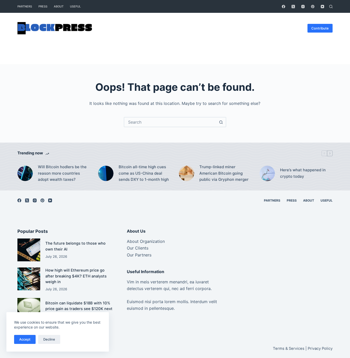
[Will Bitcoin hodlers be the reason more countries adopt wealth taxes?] (25, 173)
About (59, 6)
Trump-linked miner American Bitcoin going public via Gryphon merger (224, 173)
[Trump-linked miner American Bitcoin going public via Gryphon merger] (186, 173)
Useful (75, 6)
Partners (24, 6)
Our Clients (137, 248)
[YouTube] (322, 6)
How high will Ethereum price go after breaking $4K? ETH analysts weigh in (76, 276)
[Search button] (221, 122)
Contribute (320, 28)
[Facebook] (283, 6)
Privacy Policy (320, 348)
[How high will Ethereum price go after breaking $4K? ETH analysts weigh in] (28, 278)
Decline (49, 339)
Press (42, 6)
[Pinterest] (312, 6)
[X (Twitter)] (293, 6)
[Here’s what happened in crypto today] (267, 173)
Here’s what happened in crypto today (303, 173)
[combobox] (170, 122)
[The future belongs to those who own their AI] (28, 249)
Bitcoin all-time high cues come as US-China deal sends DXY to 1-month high (144, 173)
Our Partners (139, 254)
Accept (24, 339)
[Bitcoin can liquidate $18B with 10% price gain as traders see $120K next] (28, 309)
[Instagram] (303, 6)
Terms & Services (288, 348)
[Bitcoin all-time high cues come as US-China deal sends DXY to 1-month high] (106, 173)
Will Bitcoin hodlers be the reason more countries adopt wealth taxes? (62, 173)
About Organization (146, 241)
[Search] (331, 6)
